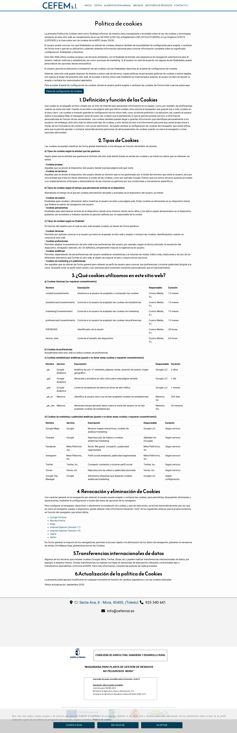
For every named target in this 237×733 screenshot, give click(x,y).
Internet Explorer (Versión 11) (65, 527)
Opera (53, 534)
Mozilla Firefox (57, 520)
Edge (52, 524)
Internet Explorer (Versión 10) (65, 530)
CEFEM (98, 5)
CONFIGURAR (74, 725)
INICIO (88, 5)
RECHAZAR (118, 725)
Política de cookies (102, 719)
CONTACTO (180, 5)
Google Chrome (58, 517)
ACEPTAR (161, 725)
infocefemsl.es (120, 611)
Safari (53, 537)
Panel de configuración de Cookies (64, 91)
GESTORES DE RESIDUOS (158, 5)
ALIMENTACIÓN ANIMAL (117, 5)
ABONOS (138, 5)
